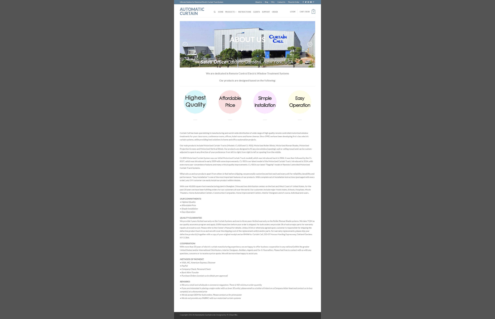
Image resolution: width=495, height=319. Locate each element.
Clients (256, 12)
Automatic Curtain (192, 11)
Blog (266, 2)
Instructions (244, 12)
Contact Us (281, 2)
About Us (258, 2)
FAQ (272, 2)
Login (292, 12)
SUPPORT (266, 12)
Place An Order (293, 2)
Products (230, 12)
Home (220, 12)
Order (275, 12)
